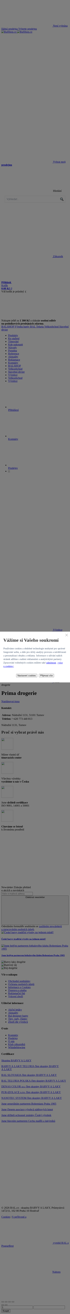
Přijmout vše (46, 675)
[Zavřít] (66, 635)
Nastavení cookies (27, 675)
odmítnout (51, 662)
